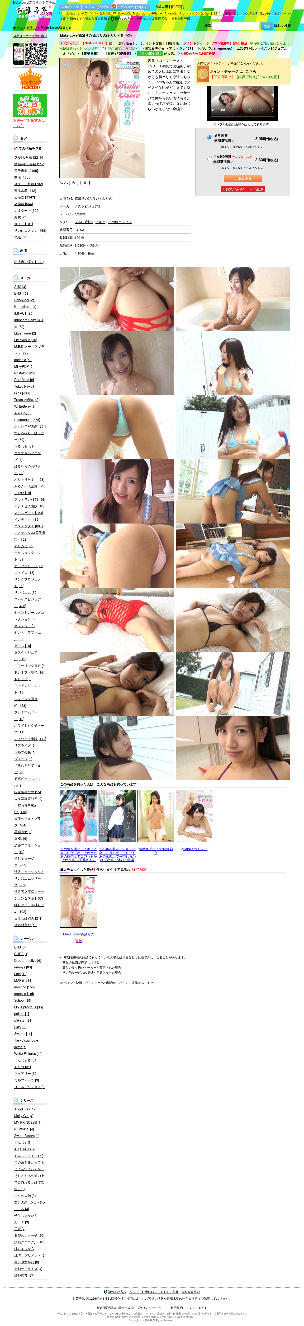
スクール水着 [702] (28, 183)
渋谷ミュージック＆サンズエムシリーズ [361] (29, 878)
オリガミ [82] (24, 545)
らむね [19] (22, 492)
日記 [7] (20, 1228)
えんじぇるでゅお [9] (30, 1155)
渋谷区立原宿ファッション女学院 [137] (29, 895)
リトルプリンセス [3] (30, 1086)
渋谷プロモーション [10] (27, 848)
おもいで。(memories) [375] (27, 416)
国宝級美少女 (155, 48)
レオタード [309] (26, 210)
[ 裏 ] (85, 182)
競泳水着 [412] (25, 190)
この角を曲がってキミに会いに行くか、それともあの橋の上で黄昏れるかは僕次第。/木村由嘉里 (117, 854)
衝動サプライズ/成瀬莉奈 (156, 850)
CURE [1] (21, 953)
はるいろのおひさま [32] (27, 469)
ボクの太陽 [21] (26, 1195)
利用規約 (177, 1307)
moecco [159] (24, 987)
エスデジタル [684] (28, 526)
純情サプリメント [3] (30, 1255)
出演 (65, 198)
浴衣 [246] (21, 217)
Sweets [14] (23, 1033)
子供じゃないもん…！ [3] (26, 1218)
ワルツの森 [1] (25, 752)
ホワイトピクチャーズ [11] (29, 728)
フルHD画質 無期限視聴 (232, 159)
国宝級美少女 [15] (27, 791)
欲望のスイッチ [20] (29, 1235)
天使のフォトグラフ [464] (27, 821)
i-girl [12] (20, 973)
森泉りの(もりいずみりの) (94, 198)
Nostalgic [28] (24, 373)
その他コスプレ (120, 221)
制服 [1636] (22, 177)
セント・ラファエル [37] (27, 635)
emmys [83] (23, 967)
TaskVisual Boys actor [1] (26, 1043)
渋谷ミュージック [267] (26, 861)
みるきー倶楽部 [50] (29, 486)
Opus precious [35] (28, 1007)
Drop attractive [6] (27, 960)
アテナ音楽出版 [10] (29, 506)
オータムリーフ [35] (29, 565)
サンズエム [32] (26, 592)
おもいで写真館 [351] (30, 426)
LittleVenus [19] (25, 339)
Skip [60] (20, 1026)
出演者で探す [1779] (29, 261)
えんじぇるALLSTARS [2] (25, 1145)
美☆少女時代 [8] (26, 1262)
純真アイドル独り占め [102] (29, 908)
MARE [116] (23, 980)
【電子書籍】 (90, 53)
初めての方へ (124, 18)
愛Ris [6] (20, 838)
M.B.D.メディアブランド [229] (29, 349)
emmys (80, 214)
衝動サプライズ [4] (28, 1268)
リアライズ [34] (26, 745)
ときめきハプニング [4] (27, 456)
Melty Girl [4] (23, 1115)
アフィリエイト (196, 1307)
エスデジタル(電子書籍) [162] (29, 536)
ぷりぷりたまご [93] (29, 479)
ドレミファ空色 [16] (29, 672)
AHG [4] (20, 286)
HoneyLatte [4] (25, 306)
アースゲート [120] (28, 512)
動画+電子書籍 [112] (29, 163)
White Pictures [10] (28, 1053)
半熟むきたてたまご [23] (27, 768)
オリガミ (69, 53)
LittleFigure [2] (25, 333)
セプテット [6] (25, 625)
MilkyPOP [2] (23, 366)
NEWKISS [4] (24, 1129)
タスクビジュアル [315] (26, 655)
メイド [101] (23, 223)
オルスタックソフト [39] (27, 556)
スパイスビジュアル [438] (27, 602)
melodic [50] (23, 359)
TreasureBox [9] (26, 399)
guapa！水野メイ (194, 848)
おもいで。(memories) (215, 48)
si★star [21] (23, 1020)
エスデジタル (246, 48)
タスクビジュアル (274, 48)
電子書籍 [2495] (26, 170)
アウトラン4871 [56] (29, 499)
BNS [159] (21, 293)
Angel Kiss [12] (25, 1109)
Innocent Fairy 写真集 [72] (28, 323)
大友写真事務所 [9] (28, 798)
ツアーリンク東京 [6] (30, 665)
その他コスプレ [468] (30, 230)
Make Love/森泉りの (78, 934)
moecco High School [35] (24, 997)
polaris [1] (21, 1013)
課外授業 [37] (24, 1275)
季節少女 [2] (23, 831)
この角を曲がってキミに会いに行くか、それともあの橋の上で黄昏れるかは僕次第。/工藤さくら (78, 854)
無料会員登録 (180, 18)
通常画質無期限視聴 (224, 138)
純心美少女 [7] (25, 1248)
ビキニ (32, 27)
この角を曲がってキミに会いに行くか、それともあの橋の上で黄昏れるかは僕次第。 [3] (29, 1175)
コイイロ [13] (24, 572)
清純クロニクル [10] (29, 1242)
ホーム (18, 27)
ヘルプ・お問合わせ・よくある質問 (154, 1291)
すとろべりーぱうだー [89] (29, 436)
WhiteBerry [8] (25, 406)
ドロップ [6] (23, 678)
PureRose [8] (24, 379)
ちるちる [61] (24, 446)
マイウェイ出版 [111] (30, 738)
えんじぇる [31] (26, 1060)
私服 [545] (21, 237)
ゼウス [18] (22, 645)
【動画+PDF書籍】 (118, 53)
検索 (207, 25)
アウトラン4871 (181, 48)
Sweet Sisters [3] (26, 1135)
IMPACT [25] (23, 313)
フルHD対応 (84, 221)
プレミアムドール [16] (26, 715)
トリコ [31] (22, 1066)
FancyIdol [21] (25, 299)
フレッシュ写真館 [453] (26, 702)
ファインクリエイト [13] (27, 688)
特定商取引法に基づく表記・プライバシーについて (132, 1307)
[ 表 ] (73, 182)
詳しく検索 (282, 25)
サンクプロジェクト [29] (27, 582)
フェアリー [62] (26, 1073)
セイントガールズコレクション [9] (29, 615)
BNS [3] (20, 947)
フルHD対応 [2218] (28, 157)
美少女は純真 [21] (27, 918)
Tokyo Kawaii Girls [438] (24, 389)
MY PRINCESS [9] (28, 1122)
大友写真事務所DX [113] (26, 808)
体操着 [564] (23, 203)
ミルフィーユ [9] (26, 1080)
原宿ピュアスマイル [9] (27, 782)
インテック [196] (26, 519)
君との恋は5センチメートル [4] (30, 1205)
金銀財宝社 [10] (26, 924)
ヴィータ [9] (23, 758)
